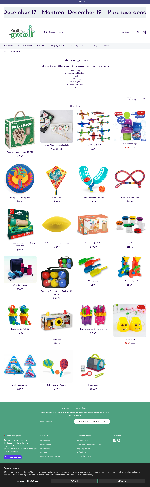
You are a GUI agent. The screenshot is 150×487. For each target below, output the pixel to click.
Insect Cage (93, 385)
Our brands (45, 449)
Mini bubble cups (130, 144)
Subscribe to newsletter (92, 421)
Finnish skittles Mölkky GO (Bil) (20, 152)
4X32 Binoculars (20, 285)
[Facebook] (114, 440)
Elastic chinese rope (20, 385)
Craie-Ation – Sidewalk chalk (57, 145)
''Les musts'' (8, 46)
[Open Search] (45, 32)
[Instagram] (118, 440)
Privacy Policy (87, 475)
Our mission (45, 441)
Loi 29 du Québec (84, 456)
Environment (45, 445)
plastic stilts (130, 339)
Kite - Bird (56, 198)
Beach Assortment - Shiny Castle (93, 329)
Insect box (130, 243)
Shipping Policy (83, 449)
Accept (74, 481)
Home (5, 51)
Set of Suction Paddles (56, 385)
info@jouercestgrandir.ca (50, 456)
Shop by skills (77, 46)
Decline (122, 481)
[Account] (138, 32)
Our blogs (94, 46)
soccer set (57, 339)
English (126, 32)
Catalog (41, 46)
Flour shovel (93, 281)
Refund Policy (82, 452)
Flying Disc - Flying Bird (20, 198)
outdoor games (15, 51)
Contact (105, 46)
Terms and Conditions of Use (89, 445)
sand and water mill (130, 281)
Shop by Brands (58, 46)
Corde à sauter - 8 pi (130, 198)
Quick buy (20, 146)
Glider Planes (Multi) (93, 145)
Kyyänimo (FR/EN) (93, 243)
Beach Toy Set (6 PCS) (20, 329)
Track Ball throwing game (93, 198)
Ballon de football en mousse (57, 243)
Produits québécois (25, 46)
